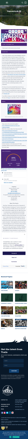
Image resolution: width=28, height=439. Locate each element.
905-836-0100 (18, 404)
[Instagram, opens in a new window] (5, 412)
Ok (10, 437)
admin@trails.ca (19, 409)
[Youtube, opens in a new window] (12, 412)
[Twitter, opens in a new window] (7, 412)
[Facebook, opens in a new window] (2, 412)
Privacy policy (16, 437)
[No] (26, 434)
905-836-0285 (18, 406)
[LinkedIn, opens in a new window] (10, 412)
